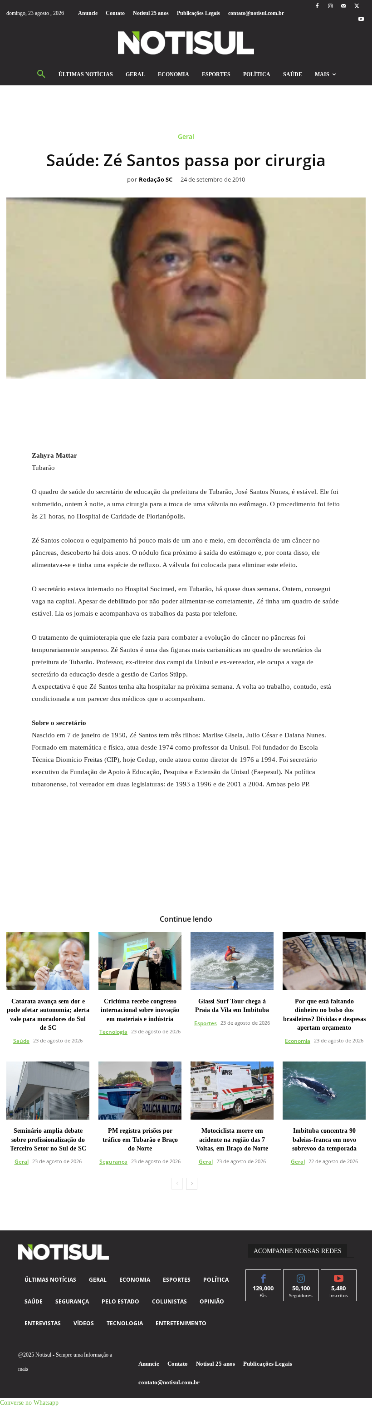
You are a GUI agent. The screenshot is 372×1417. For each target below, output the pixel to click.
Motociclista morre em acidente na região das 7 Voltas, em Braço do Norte (232, 1139)
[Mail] (343, 6)
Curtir (263, 1276)
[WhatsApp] (175, 399)
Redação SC (155, 179)
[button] (41, 74)
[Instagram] (330, 6)
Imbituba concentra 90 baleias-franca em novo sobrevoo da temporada (324, 1139)
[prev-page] (177, 1184)
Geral (186, 137)
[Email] (217, 399)
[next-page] (191, 1184)
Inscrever (338, 1276)
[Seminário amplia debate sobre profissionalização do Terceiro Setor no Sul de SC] (47, 1091)
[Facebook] (317, 6)
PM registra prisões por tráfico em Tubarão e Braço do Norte (140, 1139)
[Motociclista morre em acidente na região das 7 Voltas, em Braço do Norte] (232, 1091)
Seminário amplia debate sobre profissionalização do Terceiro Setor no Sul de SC (48, 1139)
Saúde (21, 1041)
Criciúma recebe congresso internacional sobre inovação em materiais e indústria (140, 1010)
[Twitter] (356, 6)
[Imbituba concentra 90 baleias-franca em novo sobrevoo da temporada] (324, 1091)
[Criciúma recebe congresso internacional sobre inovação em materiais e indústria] (139, 961)
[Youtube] (361, 19)
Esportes (205, 1023)
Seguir (301, 1276)
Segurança (113, 1161)
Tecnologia (113, 1032)
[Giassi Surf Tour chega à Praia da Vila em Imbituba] (232, 961)
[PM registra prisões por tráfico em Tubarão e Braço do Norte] (139, 1091)
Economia (297, 1041)
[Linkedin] (196, 399)
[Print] (238, 399)
